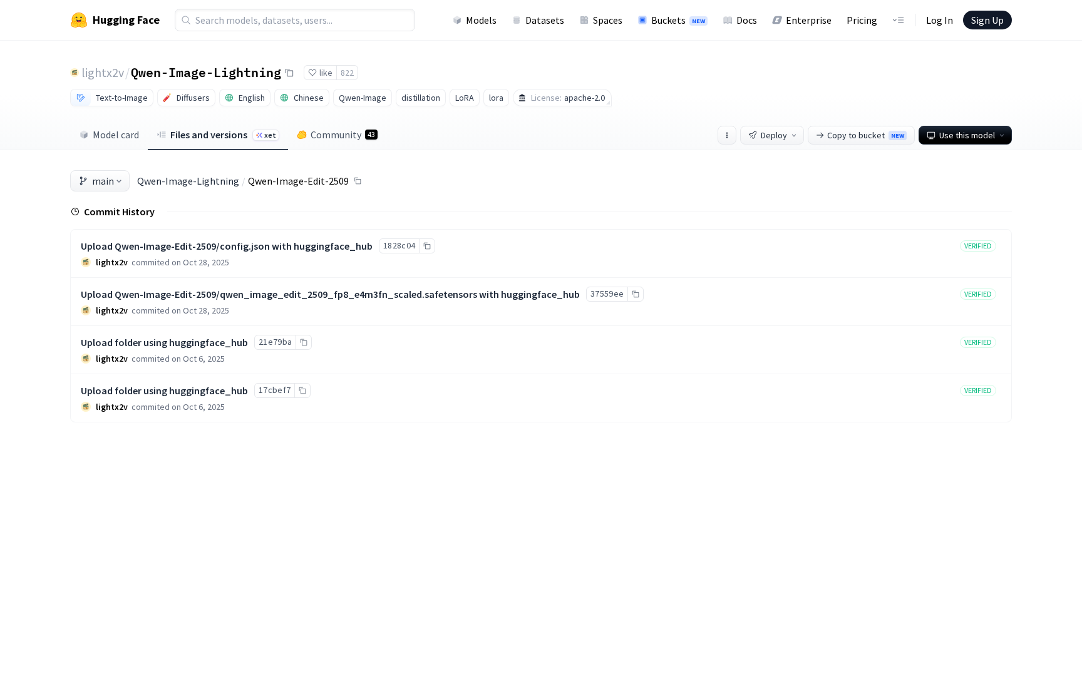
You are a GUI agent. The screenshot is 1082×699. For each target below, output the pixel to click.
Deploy (774, 135)
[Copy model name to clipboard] (289, 72)
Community (343, 134)
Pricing (862, 20)
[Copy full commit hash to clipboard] (427, 246)
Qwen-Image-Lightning (206, 72)
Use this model (967, 135)
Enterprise (809, 20)
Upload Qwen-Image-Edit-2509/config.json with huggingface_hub (227, 246)
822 (347, 72)
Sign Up (987, 20)
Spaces (607, 20)
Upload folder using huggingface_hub (164, 342)
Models (481, 20)
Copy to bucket (865, 135)
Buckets (678, 20)
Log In (939, 20)
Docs (746, 20)
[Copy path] (357, 181)
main (103, 181)
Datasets (544, 20)
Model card (116, 134)
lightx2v (102, 72)
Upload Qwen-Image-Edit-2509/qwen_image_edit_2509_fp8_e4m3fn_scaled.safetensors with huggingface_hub (330, 294)
